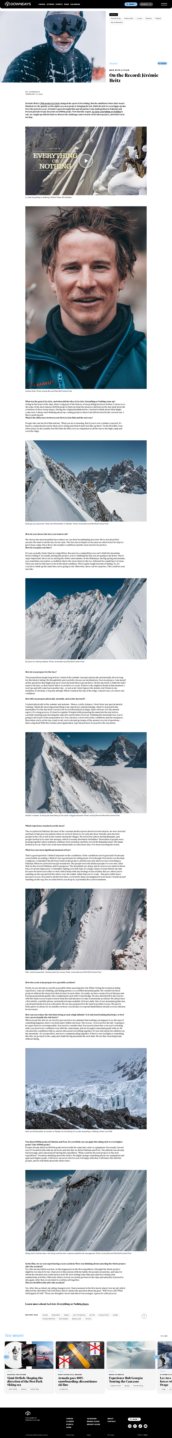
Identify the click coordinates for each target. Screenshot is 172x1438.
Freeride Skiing (116, 18)
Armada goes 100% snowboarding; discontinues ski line (77, 1381)
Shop (131, 4)
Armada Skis (64, 1389)
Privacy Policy (70, 1435)
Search (144, 4)
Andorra (66, 1315)
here (85, 1304)
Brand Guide (93, 1421)
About (110, 1419)
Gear (66, 4)
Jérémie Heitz (128, 18)
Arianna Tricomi (104, 1315)
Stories (50, 4)
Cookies (112, 1435)
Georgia (127, 1386)
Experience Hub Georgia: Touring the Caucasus (126, 1379)
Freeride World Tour (49, 1319)
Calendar (75, 4)
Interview (114, 14)
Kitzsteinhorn (56, 1315)
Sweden (115, 1315)
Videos (42, 4)
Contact (111, 1421)
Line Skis (92, 1315)
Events (59, 4)
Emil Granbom (63, 1319)
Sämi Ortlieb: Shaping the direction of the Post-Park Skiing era (25, 1381)
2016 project (50, 103)
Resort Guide (93, 1424)
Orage (163, 1389)
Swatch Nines (34, 1389)
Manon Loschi (76, 1319)
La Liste (139, 18)
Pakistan (158, 18)
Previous (6, 1356)
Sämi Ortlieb (13, 1389)
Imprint (89, 1435)
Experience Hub (116, 1386)
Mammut (149, 18)
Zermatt (45, 1315)
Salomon (23, 1389)
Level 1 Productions (79, 1315)
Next (156, 1356)
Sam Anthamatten (117, 22)
